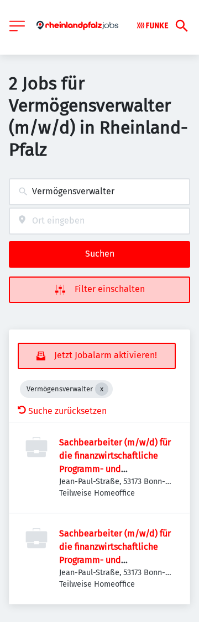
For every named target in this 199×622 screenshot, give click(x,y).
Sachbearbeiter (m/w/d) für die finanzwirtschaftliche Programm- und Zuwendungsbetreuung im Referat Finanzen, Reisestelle (117, 469)
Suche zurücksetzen (67, 411)
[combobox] (99, 191)
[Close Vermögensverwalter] (101, 389)
